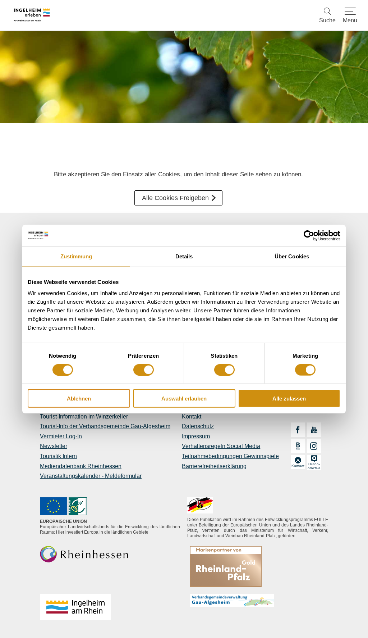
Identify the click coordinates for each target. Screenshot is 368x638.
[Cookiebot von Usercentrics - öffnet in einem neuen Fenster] (308, 235)
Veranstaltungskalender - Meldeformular (91, 476)
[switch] (143, 369)
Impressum (196, 436)
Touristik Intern (58, 456)
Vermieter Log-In (61, 436)
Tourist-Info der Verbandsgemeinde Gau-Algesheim (105, 426)
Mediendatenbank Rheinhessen (80, 466)
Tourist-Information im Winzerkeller (84, 416)
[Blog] (298, 446)
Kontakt (191, 416)
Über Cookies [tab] (292, 256)
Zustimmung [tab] (76, 256)
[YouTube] (314, 429)
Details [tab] (184, 256)
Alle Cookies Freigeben (175, 198)
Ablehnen (79, 398)
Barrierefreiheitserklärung (214, 466)
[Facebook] (298, 429)
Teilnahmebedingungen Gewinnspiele (230, 456)
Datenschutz (198, 426)
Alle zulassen (289, 398)
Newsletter (53, 446)
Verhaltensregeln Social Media (221, 446)
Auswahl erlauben (184, 398)
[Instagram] (314, 446)
